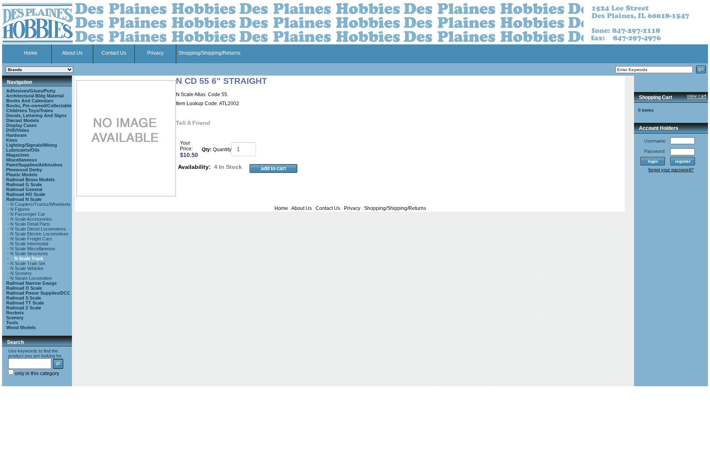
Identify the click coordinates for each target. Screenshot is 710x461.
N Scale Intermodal (29, 243)
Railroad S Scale (23, 297)
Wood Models (21, 327)
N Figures (20, 209)
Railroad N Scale (23, 199)
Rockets (15, 312)
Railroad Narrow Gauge (31, 283)
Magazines (17, 154)
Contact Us (113, 53)
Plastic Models (21, 174)
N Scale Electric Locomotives (39, 233)
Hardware (16, 135)
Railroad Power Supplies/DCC (38, 292)
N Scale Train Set (27, 263)
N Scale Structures (29, 253)
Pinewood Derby (24, 169)
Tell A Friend (193, 123)
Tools (12, 322)
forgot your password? (671, 169)
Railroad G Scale (24, 184)
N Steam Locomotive (31, 278)
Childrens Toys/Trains (29, 110)
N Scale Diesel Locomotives (38, 228)
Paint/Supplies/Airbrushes (34, 164)
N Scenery (21, 273)
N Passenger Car (27, 214)
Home (30, 53)
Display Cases (21, 125)
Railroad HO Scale (25, 194)
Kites (11, 140)
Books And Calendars (29, 100)
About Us (72, 53)
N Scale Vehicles (27, 268)
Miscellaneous (21, 159)
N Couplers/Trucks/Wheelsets (40, 204)
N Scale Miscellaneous (32, 248)
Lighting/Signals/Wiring (31, 145)
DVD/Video (17, 130)
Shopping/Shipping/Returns (209, 53)
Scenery (14, 317)
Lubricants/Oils (22, 150)
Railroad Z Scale (23, 307)
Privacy (155, 53)
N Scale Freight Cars (31, 238)
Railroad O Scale (24, 288)
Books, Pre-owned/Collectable (38, 105)
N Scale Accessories (31, 219)
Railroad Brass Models (30, 179)
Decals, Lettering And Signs (36, 115)
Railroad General (24, 189)
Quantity (222, 149)
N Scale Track (28, 258)
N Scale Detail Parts (30, 223)
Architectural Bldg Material (35, 95)
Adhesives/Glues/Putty (30, 90)
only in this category (36, 373)
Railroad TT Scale (25, 302)
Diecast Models (22, 120)
